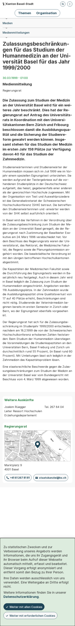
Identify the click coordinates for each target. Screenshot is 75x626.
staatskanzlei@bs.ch (52, 477)
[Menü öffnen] (69, 4)
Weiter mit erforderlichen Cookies (32, 615)
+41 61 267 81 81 (20, 477)
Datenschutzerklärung (21, 597)
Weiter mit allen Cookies (25, 607)
